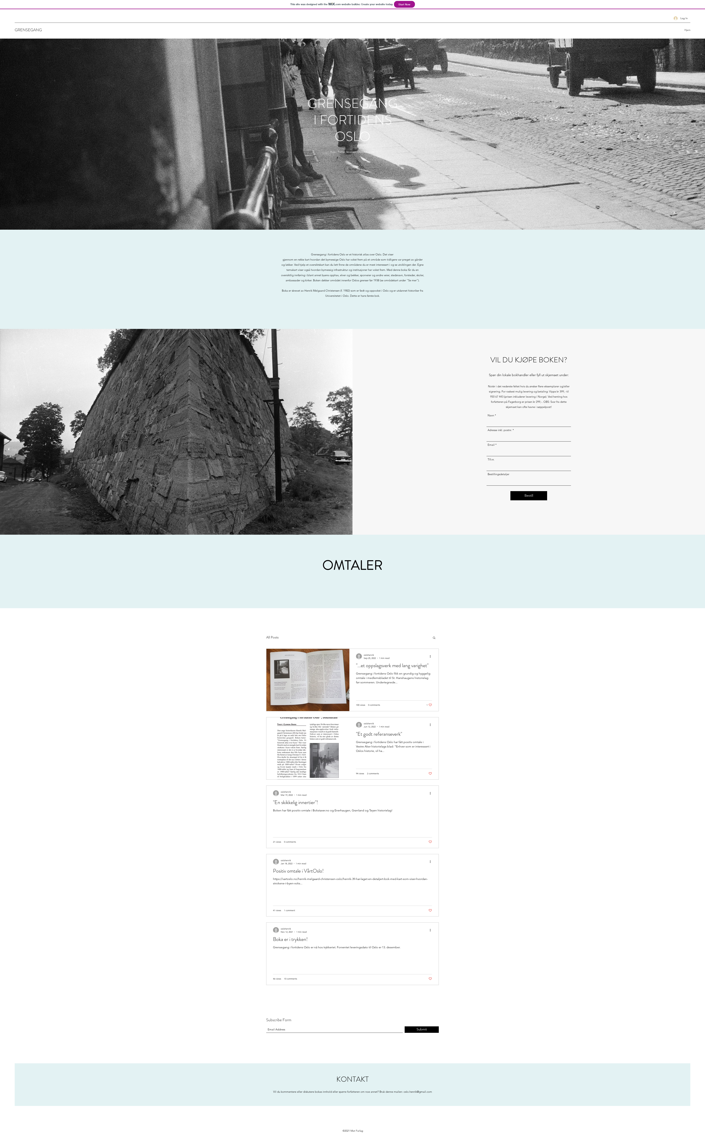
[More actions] (431, 656)
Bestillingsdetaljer (498, 474)
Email (491, 444)
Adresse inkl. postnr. (500, 430)
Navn (491, 415)
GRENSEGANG (28, 30)
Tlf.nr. (491, 459)
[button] (434, 638)
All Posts (272, 637)
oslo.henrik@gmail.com (418, 1091)
